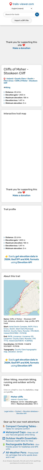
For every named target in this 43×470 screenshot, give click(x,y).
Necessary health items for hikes (19, 441)
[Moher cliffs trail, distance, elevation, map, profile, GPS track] (7, 400)
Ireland (13, 399)
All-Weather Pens (16, 452)
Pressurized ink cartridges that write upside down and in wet (22, 455)
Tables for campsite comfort (18, 429)
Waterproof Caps (16, 432)
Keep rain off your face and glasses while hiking (22, 433)
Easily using (21, 259)
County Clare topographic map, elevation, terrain (20, 350)
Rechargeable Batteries (20, 444)
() (21, 330)
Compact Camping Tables (21, 426)
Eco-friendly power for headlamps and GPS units (23, 446)
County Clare (22, 399)
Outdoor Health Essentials (21, 438)
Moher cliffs (17, 396)
